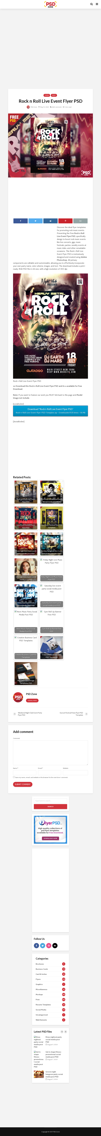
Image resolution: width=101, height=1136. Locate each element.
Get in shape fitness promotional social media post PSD (53, 1054)
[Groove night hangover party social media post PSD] (39, 1074)
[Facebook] (36, 945)
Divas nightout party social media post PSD (54, 1039)
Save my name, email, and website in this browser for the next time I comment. (41, 777)
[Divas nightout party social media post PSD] (39, 1042)
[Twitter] (42, 945)
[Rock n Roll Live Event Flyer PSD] (50, 145)
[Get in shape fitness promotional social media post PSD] (39, 1059)
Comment (16, 738)
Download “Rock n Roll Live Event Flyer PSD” (50, 411)
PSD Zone (33, 107)
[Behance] (55, 945)
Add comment (57, 107)
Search (50, 806)
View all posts (32, 700)
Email (40, 768)
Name (15, 768)
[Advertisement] (50, 31)
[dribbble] (48, 945)
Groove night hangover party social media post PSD (54, 1074)
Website (65, 768)
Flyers (47, 95)
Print (54, 95)
